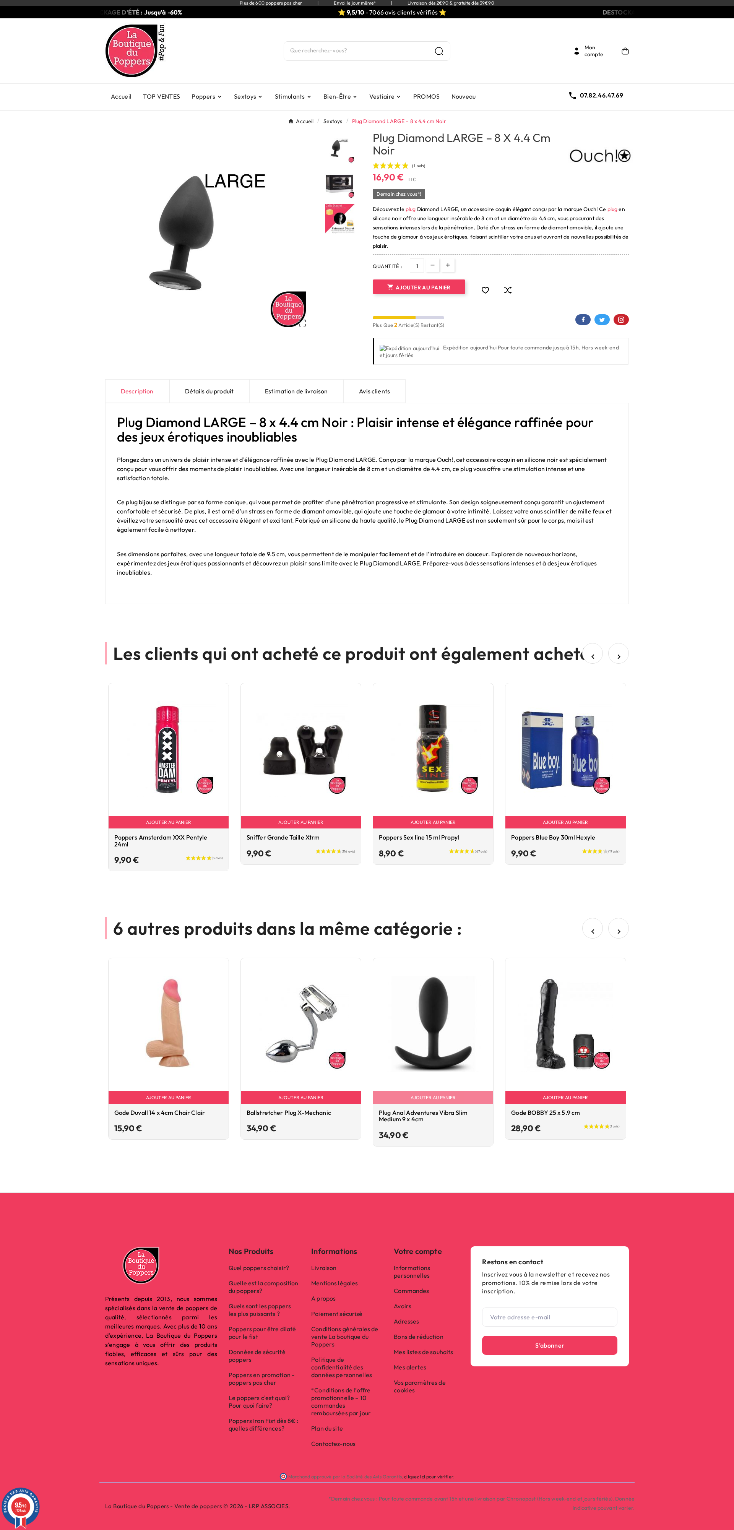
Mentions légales (334, 1283)
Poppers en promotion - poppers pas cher (261, 1378)
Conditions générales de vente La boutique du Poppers (344, 1336)
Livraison (323, 1268)
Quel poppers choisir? (259, 1268)
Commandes (411, 1290)
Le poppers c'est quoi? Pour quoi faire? (259, 1401)
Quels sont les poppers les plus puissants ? (260, 1309)
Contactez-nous (333, 1443)
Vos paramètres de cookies (419, 1386)
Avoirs (402, 1306)
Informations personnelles (412, 1271)
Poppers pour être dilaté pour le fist (262, 1332)
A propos (323, 1298)
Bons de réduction (418, 1336)
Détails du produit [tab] (209, 391)
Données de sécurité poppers (257, 1355)
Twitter (602, 319)
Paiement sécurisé (336, 1313)
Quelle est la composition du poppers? (264, 1286)
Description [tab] (137, 391)
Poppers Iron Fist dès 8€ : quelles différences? (264, 1424)
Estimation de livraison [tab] (296, 391)
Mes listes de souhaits (423, 1352)
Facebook (583, 319)
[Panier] (625, 51)
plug (411, 209)
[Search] (439, 51)
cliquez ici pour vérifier (428, 1476)
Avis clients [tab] (374, 391)
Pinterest (621, 319)
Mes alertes (410, 1367)
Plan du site (327, 1428)
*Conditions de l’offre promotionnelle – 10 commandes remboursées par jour (341, 1401)
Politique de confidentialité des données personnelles (341, 1367)
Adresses (406, 1321)
